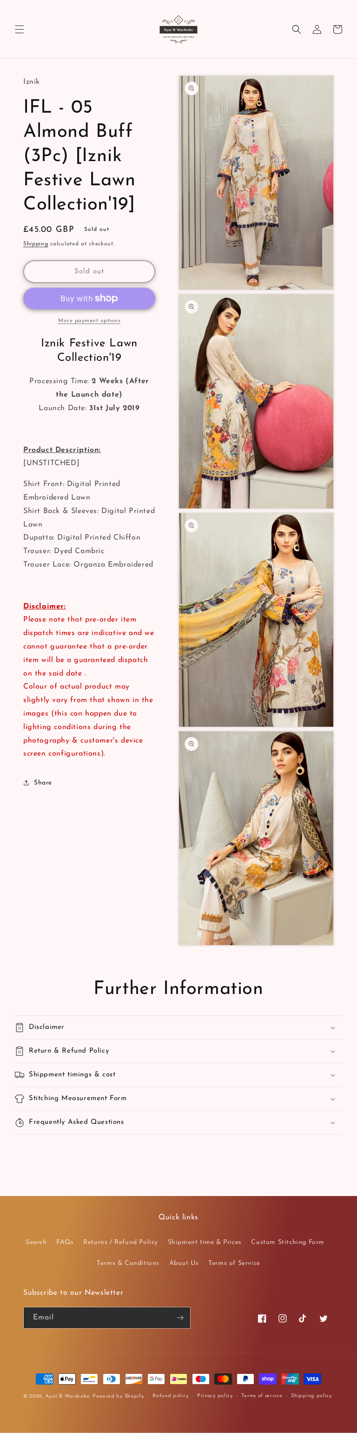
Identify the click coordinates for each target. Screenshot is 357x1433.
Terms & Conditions (128, 1263)
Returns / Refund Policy (120, 1242)
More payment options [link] (89, 321)
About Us (184, 1263)
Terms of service (261, 1396)
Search (36, 1242)
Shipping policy (311, 1396)
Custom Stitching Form (287, 1242)
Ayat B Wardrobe (68, 1396)
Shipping (35, 244)
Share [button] (43, 782)
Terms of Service (234, 1263)
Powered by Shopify (118, 1396)
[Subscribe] (180, 1318)
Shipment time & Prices (205, 1242)
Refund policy (170, 1396)
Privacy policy (215, 1396)
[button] (19, 29)
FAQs (64, 1242)
